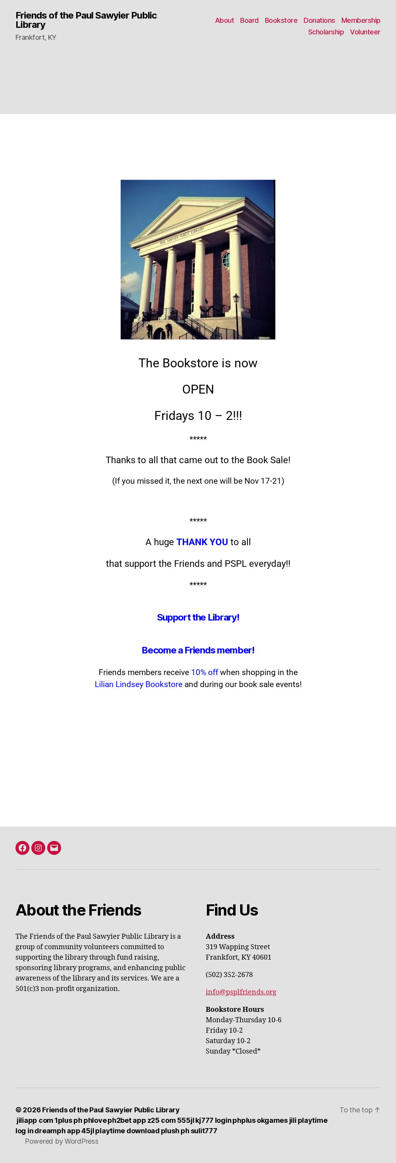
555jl (186, 1120)
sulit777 (204, 1131)
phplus (243, 1120)
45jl (87, 1131)
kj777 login (213, 1120)
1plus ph (68, 1120)
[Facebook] (22, 848)
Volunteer (365, 32)
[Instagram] (38, 848)
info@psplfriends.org (241, 992)
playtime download (127, 1131)
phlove (95, 1120)
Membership (361, 20)
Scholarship (326, 32)
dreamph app (57, 1131)
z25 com (161, 1120)
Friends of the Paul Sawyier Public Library (86, 20)
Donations (319, 20)
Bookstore (281, 20)
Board (249, 20)
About (224, 20)
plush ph (175, 1131)
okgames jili (277, 1120)
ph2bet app (127, 1120)
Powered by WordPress (62, 1141)
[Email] (54, 848)
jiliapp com (35, 1120)
